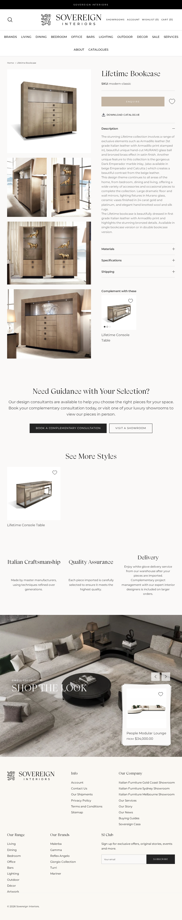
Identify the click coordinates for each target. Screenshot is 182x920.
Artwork (13, 891)
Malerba (56, 844)
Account (77, 782)
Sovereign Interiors (27, 906)
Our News (126, 812)
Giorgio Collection (63, 861)
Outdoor (125, 37)
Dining (12, 850)
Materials (107, 249)
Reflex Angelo (60, 856)
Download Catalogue (123, 114)
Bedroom (14, 856)
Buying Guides (129, 818)
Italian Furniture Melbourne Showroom (147, 794)
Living (11, 844)
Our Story (125, 806)
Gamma (56, 850)
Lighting (106, 37)
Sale (155, 37)
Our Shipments (82, 794)
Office (11, 861)
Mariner (55, 873)
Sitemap (77, 812)
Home (10, 62)
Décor (11, 885)
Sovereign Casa (130, 824)
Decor (142, 37)
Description (109, 128)
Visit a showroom (130, 428)
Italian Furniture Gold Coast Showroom (147, 782)
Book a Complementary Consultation (68, 428)
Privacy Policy (81, 800)
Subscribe (160, 859)
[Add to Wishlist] (172, 101)
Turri (53, 867)
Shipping (107, 271)
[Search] (10, 19)
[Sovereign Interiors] (71, 20)
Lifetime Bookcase (26, 62)
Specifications (111, 260)
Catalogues (98, 49)
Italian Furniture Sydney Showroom (144, 788)
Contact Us (79, 788)
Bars (90, 37)
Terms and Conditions (86, 806)
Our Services (127, 800)
